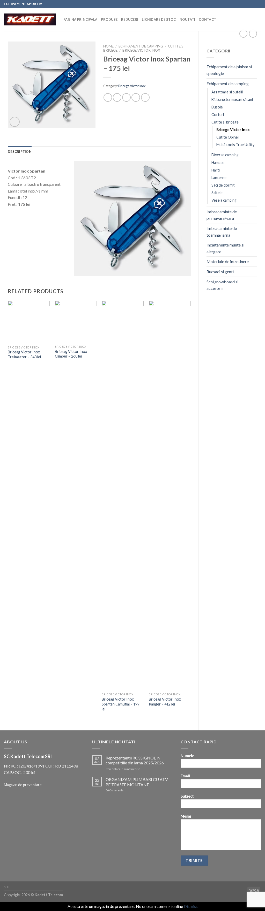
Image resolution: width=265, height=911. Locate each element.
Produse (109, 19)
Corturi (217, 114)
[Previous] (8, 511)
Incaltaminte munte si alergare (225, 248)
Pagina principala (80, 19)
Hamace (217, 162)
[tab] (20, 151)
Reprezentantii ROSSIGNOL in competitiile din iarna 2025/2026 (135, 760)
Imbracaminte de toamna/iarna (222, 231)
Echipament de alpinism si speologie (229, 70)
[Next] (190, 511)
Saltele (217, 192)
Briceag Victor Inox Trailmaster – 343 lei (24, 354)
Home (108, 46)
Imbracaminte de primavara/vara (222, 215)
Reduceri (129, 19)
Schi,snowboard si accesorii (222, 285)
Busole (217, 107)
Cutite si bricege (225, 122)
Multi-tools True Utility (235, 144)
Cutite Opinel (227, 137)
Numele (187, 756)
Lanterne (218, 177)
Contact (207, 19)
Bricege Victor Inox (233, 129)
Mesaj (186, 816)
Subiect (187, 796)
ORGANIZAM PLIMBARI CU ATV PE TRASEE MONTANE (137, 782)
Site (7, 887)
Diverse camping (225, 155)
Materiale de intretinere (228, 261)
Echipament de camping (228, 83)
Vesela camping (224, 200)
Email (185, 776)
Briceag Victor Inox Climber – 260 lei (71, 354)
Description (20, 151)
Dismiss (191, 906)
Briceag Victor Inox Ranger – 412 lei (165, 701)
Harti (215, 170)
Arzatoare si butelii (227, 92)
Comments (115, 790)
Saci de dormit (223, 185)
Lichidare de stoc (159, 19)
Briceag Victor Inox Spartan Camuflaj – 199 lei (120, 704)
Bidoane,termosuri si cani (232, 99)
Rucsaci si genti (220, 271)
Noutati (187, 19)
